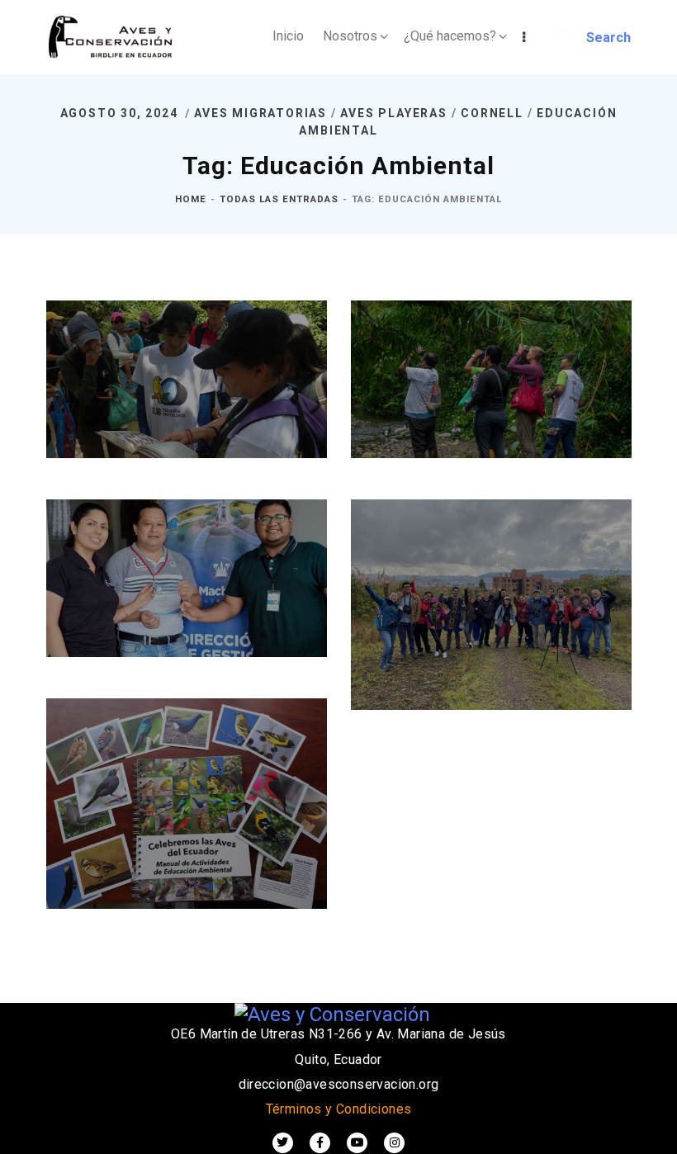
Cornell (492, 113)
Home (190, 199)
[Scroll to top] (644, 1137)
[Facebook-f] (320, 1143)
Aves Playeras (393, 113)
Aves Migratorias (260, 113)
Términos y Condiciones (339, 1109)
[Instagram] (394, 1143)
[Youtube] (357, 1143)
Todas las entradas (279, 199)
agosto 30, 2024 (121, 113)
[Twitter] (282, 1143)
